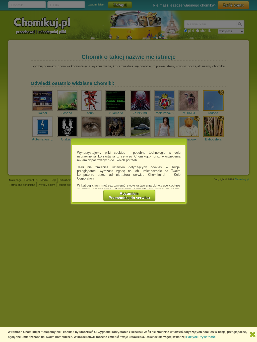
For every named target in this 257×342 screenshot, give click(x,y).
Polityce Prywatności (201, 337)
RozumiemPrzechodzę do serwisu (129, 195)
